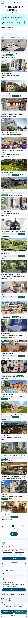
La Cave (3, 294)
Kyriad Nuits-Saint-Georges (9, 53)
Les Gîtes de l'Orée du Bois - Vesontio (13, 231)
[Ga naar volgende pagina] (25, 526)
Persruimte (5, 567)
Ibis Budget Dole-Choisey (9, 132)
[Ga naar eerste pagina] (3, 526)
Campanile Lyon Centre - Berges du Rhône (12, 151)
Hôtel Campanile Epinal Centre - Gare (13, 476)
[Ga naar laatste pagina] (14, 528)
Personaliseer (14, 615)
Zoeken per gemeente (7, 27)
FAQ (3, 573)
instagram (20, 554)
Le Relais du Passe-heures (9, 94)
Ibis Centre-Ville (6, 73)
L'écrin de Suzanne (7, 353)
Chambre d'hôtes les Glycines (10, 274)
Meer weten (14, 590)
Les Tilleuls (4, 374)
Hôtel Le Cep (5, 435)
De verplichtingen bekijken (11, 22)
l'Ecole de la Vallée (7, 394)
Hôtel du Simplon (6, 211)
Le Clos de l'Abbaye (7, 172)
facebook (8, 554)
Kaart (15, 534)
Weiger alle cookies (7, 611)
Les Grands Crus (6, 112)
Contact (14, 558)
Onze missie (14, 562)
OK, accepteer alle (20, 611)
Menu (22, 2)
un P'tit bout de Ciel (7, 191)
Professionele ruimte (8, 570)
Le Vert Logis (5, 515)
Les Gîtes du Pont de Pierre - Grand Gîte (13, 456)
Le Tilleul (4, 494)
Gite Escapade (5, 333)
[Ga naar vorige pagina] (6, 526)
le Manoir (4, 315)
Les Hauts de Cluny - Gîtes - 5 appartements (10, 252)
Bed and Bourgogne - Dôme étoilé (12, 415)
